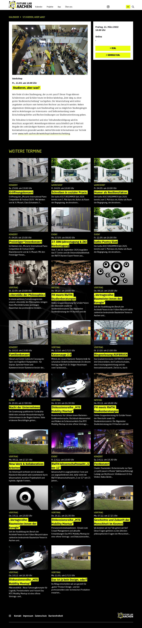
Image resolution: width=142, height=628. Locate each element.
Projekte (50, 7)
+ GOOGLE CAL (113, 55)
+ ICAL (113, 48)
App (59, 7)
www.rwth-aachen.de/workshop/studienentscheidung (44, 133)
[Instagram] (108, 7)
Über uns (68, 7)
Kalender (38, 7)
